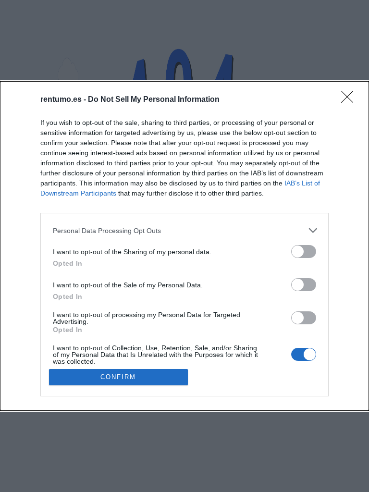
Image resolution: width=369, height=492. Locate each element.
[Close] (350, 100)
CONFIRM (118, 377)
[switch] (303, 251)
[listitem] (184, 230)
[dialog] (184, 245)
